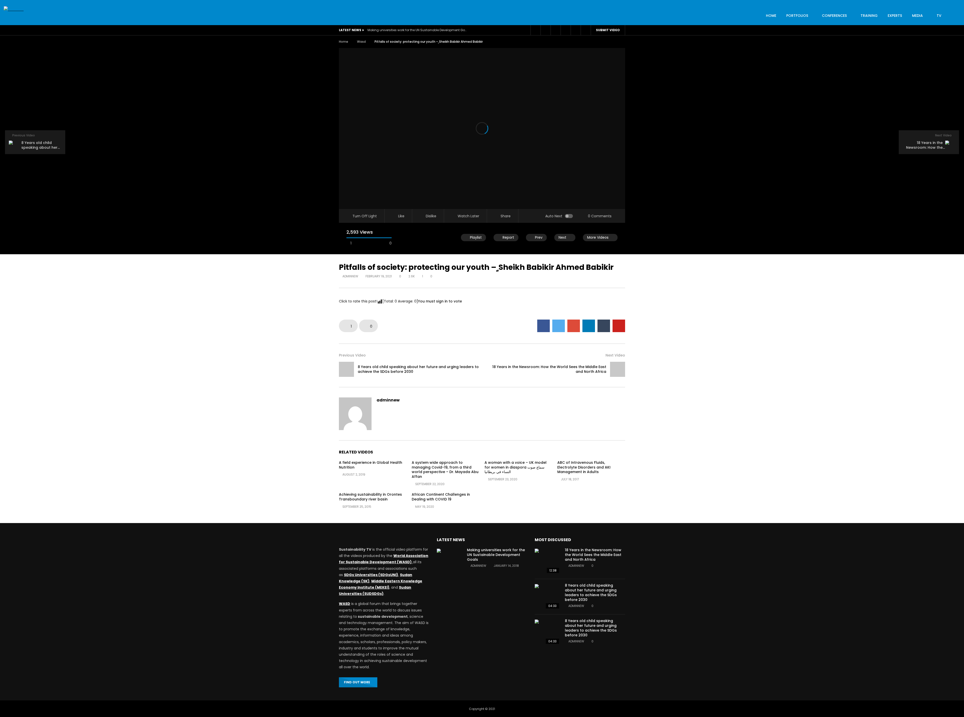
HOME (771, 15)
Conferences (834, 15)
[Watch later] (556, 30)
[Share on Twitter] (558, 326)
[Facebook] (535, 30)
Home (343, 41)
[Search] (586, 30)
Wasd (361, 41)
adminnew (350, 276)
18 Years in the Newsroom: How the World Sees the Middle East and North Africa (549, 369)
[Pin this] (619, 326)
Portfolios (797, 15)
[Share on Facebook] (543, 326)
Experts (895, 15)
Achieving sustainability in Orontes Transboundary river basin (370, 497)
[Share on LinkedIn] (588, 326)
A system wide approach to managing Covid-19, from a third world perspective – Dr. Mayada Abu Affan (445, 469)
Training (869, 15)
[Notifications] (566, 30)
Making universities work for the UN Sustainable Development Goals (418, 30)
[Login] (576, 30)
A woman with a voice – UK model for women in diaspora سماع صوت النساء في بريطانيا (516, 467)
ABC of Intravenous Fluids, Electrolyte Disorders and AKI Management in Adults (584, 467)
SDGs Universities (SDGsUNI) (371, 574)
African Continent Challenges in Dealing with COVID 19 (441, 497)
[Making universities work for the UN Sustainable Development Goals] (449, 561)
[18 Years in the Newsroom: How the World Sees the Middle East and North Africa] (617, 369)
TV (939, 15)
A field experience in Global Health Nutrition (370, 465)
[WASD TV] (14, 9)
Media (917, 15)
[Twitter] (545, 30)
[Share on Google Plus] (573, 326)
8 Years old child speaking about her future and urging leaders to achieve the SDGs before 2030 (418, 369)
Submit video (608, 30)
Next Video (615, 355)
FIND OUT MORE (357, 682)
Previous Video (352, 355)
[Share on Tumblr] (603, 326)
